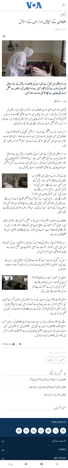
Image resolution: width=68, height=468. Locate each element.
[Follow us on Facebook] (63, 431)
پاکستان (63, 14)
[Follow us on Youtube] (48, 431)
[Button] (3, 36)
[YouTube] (41, 464)
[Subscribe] (19, 431)
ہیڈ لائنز (10, 464)
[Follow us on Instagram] (41, 431)
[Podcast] (26, 431)
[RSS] (34, 431)
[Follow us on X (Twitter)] (56, 431)
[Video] (26, 464)
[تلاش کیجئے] (57, 464)
